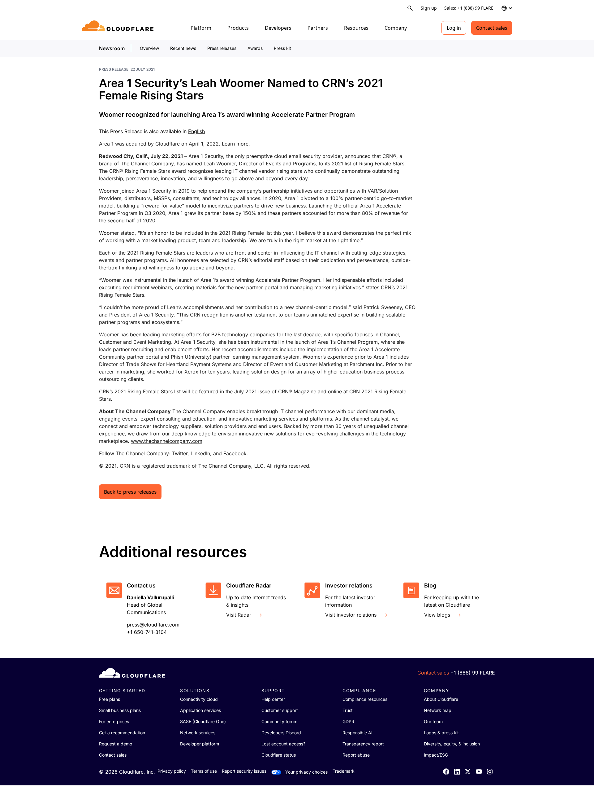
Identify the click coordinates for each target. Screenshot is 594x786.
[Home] (119, 28)
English (196, 131)
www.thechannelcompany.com (166, 441)
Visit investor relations (351, 615)
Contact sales (491, 27)
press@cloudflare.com (153, 625)
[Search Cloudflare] (410, 8)
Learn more (235, 144)
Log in (454, 27)
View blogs (437, 615)
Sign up (429, 8)
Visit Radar (238, 615)
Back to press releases (130, 492)
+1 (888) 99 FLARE (472, 673)
